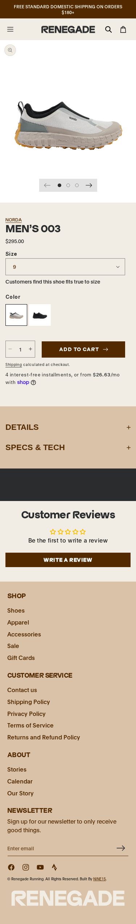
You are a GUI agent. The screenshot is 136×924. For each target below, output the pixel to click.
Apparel (18, 622)
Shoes (16, 610)
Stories (16, 769)
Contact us (22, 689)
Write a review (68, 560)
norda (13, 220)
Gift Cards (21, 657)
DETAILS (22, 427)
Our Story (20, 792)
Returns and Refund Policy (43, 737)
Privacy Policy (26, 713)
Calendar (20, 781)
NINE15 (99, 878)
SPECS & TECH (35, 447)
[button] (10, 29)
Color (12, 297)
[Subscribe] (120, 847)
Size (11, 254)
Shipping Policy (28, 701)
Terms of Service (30, 725)
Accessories (24, 634)
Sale (13, 645)
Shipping (13, 364)
